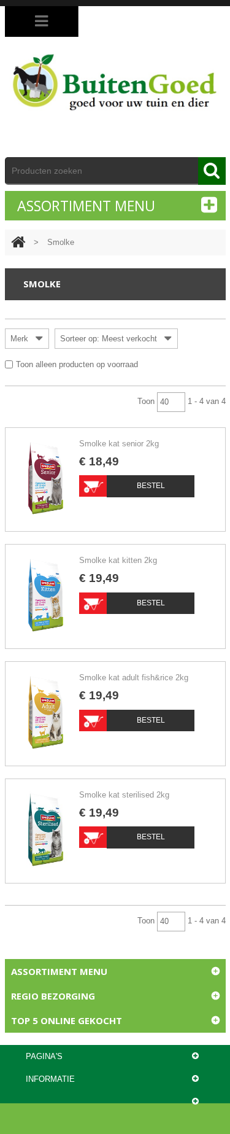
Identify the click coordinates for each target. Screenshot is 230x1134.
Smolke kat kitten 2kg (118, 560)
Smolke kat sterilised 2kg (124, 794)
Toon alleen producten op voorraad (77, 364)
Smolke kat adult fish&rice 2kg (133, 677)
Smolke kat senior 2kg (119, 443)
